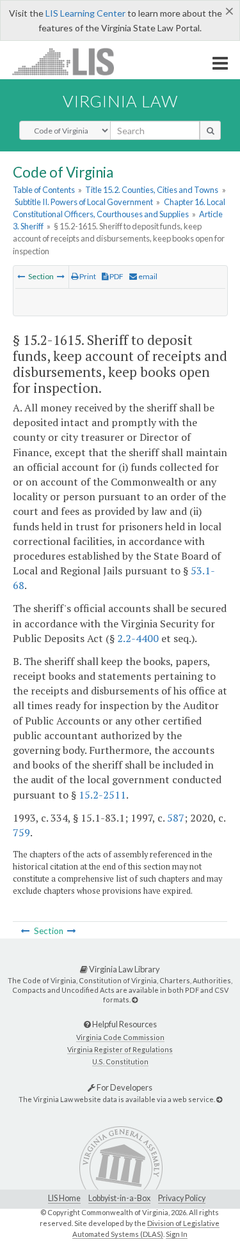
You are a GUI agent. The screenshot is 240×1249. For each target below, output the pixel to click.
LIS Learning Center (85, 13)
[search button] (210, 130)
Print (87, 276)
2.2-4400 (138, 638)
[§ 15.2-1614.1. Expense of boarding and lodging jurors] (21, 276)
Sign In (177, 1234)
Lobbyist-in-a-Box (119, 1198)
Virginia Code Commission (120, 1037)
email (147, 276)
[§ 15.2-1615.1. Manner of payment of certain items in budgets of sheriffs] (61, 276)
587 (175, 818)
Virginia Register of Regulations (120, 1049)
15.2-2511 (102, 795)
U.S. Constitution (120, 1061)
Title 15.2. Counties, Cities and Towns (151, 190)
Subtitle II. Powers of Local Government (84, 202)
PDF (116, 276)
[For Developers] (219, 1099)
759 (21, 832)
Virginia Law (120, 101)
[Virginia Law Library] (135, 999)
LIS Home (64, 1198)
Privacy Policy (181, 1198)
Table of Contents (44, 190)
